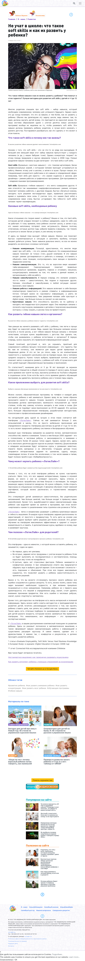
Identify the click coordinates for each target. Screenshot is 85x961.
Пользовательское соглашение (17, 941)
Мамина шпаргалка (43, 910)
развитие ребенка (17, 685)
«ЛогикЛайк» (25, 420)
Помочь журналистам (42, 780)
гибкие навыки (15, 691)
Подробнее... (57, 954)
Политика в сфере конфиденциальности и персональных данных (27, 939)
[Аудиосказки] (42, 786)
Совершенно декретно (61, 910)
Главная (11, 19)
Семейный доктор (28, 910)
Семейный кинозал (51, 907)
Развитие (32, 19)
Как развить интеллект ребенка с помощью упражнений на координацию (40, 662)
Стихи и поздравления (18, 725)
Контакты (11, 946)
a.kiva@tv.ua (11, 932)
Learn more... (74, 957)
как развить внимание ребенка (40, 685)
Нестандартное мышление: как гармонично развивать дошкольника (38, 657)
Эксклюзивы (40, 15)
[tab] (42, 894)
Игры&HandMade (66, 907)
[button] (74, 3)
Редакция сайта (13, 943)
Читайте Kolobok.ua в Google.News (42, 669)
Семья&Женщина (35, 907)
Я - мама (21, 19)
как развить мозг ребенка (34, 688)
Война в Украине (21, 15)
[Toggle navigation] (80, 3)
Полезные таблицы (52, 756)
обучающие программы (58, 688)
